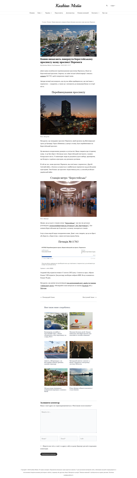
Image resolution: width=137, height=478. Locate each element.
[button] (107, 6)
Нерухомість (59, 13)
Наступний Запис (89, 297)
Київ (39, 13)
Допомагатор (70, 13)
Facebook (85, 285)
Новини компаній (83, 13)
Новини (32, 13)
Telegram (43, 288)
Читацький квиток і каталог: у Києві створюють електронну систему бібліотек (80, 362)
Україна (47, 13)
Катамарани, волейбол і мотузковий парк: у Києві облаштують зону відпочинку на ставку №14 (55, 334)
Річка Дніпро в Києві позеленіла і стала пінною (81, 389)
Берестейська (69, 223)
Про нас (104, 13)
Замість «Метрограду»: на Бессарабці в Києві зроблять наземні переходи (53, 362)
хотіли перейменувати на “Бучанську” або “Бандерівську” (69, 225)
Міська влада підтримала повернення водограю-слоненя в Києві (55, 389)
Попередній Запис (48, 297)
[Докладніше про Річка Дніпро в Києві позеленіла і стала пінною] (81, 377)
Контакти (95, 13)
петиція (43, 76)
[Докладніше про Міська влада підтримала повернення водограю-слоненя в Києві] (56, 377)
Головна (44, 22)
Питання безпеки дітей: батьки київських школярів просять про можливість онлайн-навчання (80, 333)
